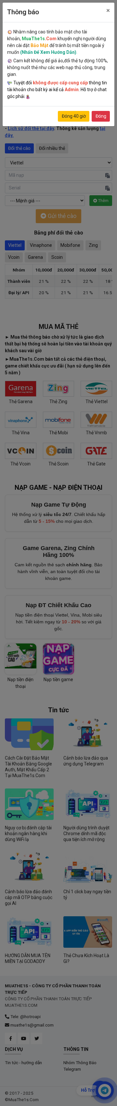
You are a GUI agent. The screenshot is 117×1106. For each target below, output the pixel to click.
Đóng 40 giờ (74, 116)
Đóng (101, 116)
